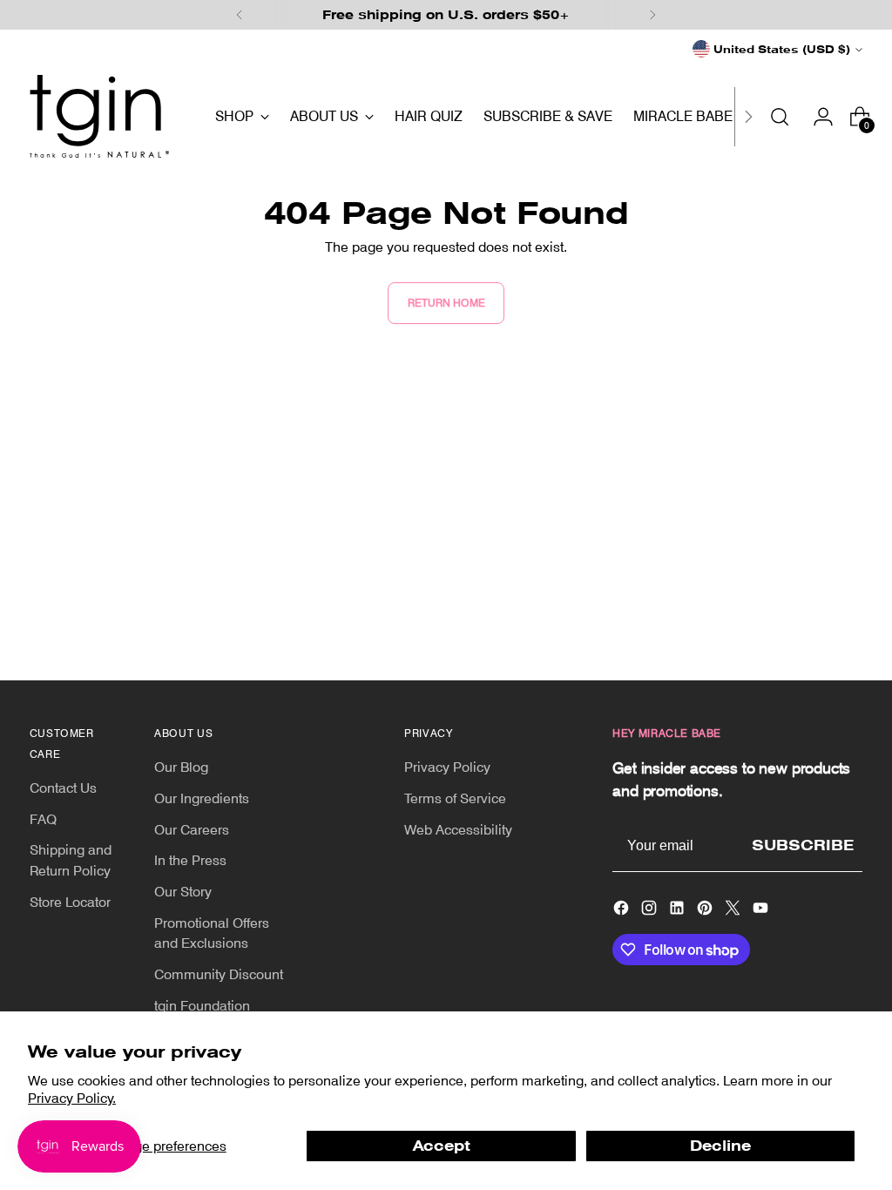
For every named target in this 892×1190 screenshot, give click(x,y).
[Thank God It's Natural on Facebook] (622, 911)
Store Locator (70, 902)
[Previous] (239, 15)
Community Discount (218, 974)
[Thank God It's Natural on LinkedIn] (678, 911)
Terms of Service (455, 798)
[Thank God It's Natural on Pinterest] (706, 911)
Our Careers (191, 830)
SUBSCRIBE (803, 845)
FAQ (43, 819)
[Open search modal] (779, 116)
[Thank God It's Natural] (99, 116)
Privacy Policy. (72, 1098)
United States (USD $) (781, 49)
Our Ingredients (201, 798)
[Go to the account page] (816, 116)
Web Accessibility (458, 830)
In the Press (190, 860)
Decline (720, 1146)
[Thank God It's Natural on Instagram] (650, 911)
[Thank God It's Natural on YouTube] (762, 911)
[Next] (652, 15)
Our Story (183, 891)
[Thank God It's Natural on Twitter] (734, 911)
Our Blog (181, 767)
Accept (441, 1146)
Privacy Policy (447, 767)
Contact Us (63, 788)
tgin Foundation (202, 1005)
